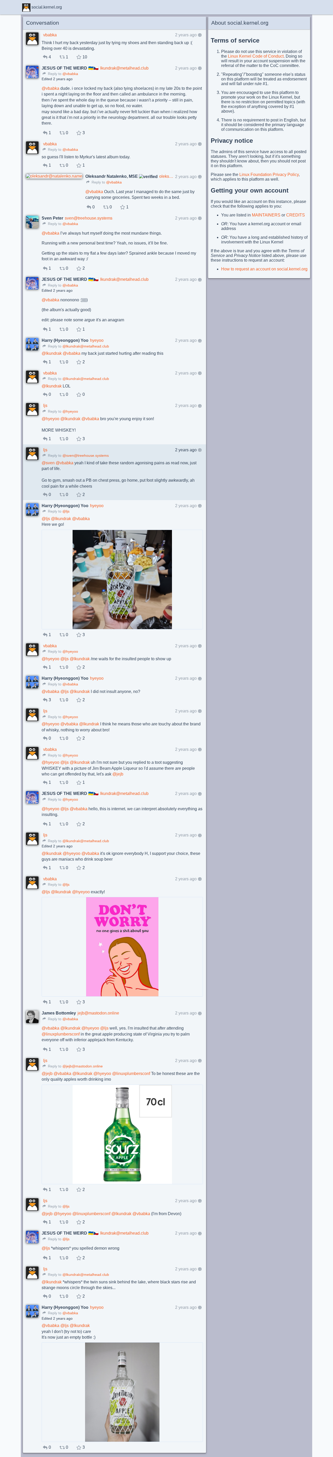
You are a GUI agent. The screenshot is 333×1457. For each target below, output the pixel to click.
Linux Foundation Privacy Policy (269, 174)
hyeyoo (97, 340)
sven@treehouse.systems (88, 218)
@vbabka (70, 74)
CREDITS (295, 215)
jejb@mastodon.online (98, 1013)
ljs (45, 405)
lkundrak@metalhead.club (124, 68)
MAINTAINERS (266, 215)
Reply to (54, 74)
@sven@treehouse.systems (85, 456)
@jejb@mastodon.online (82, 1066)
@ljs (65, 511)
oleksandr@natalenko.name (166, 176)
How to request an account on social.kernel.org (264, 269)
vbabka (50, 35)
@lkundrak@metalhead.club (85, 346)
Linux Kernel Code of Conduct (256, 56)
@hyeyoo (70, 411)
